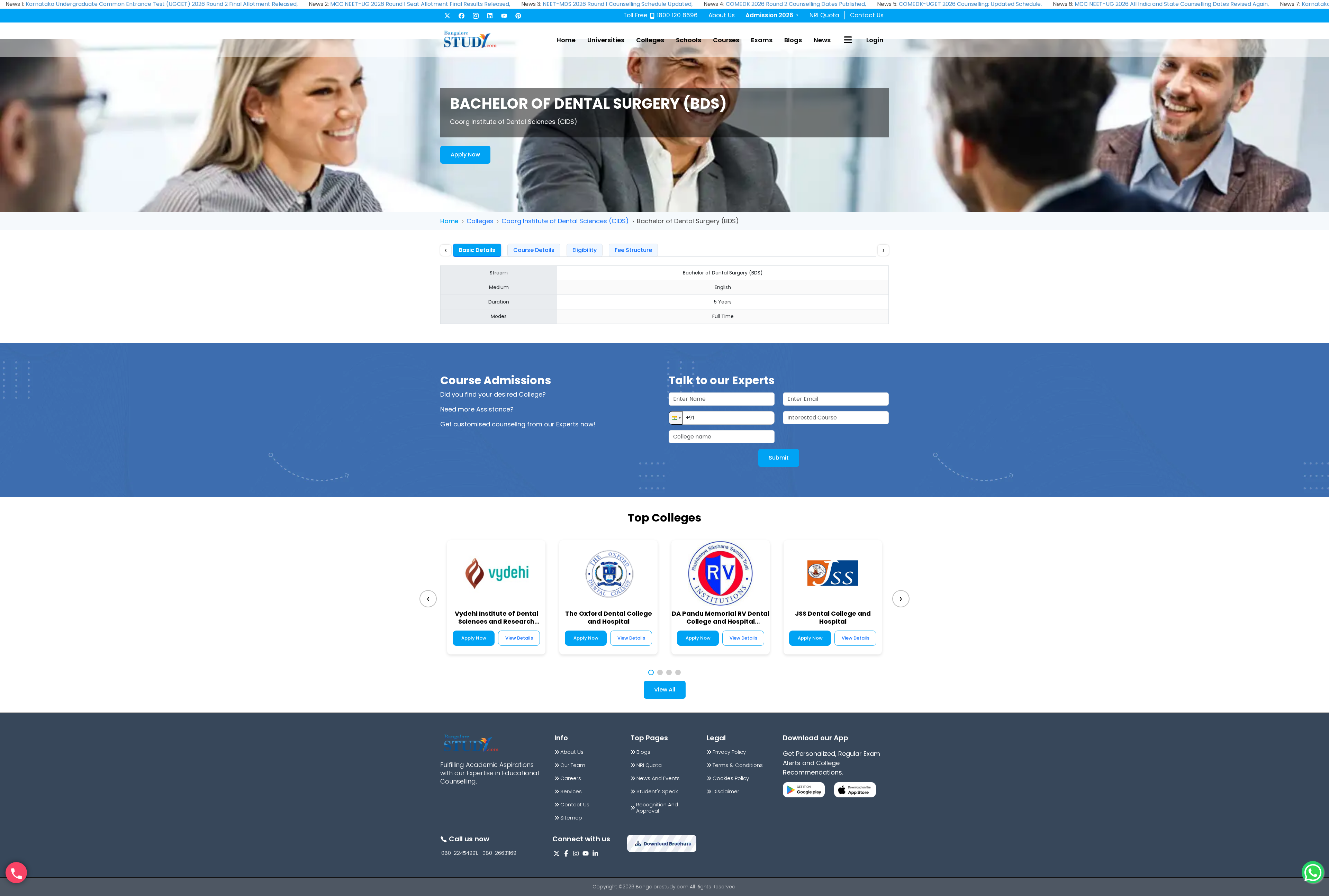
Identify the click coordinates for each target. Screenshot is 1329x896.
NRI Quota (824, 15)
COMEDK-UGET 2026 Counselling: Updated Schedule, (970, 4)
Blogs (793, 40)
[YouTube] (504, 15)
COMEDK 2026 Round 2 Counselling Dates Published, (796, 4)
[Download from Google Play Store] (804, 789)
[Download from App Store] (855, 789)
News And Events (658, 778)
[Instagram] (476, 15)
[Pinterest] (518, 15)
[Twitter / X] (447, 15)
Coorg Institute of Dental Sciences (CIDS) (565, 221)
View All (664, 690)
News (822, 40)
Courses (726, 40)
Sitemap (571, 818)
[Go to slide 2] (660, 672)
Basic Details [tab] (477, 250)
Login (875, 40)
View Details (519, 638)
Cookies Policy (731, 778)
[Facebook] (461, 15)
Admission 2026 (772, 15)
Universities (605, 40)
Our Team (572, 765)
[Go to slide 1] (651, 672)
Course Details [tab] (533, 250)
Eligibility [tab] (584, 250)
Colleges (650, 40)
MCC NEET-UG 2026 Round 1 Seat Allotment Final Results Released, (420, 4)
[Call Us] (16, 873)
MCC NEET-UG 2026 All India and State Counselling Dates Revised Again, (1172, 4)
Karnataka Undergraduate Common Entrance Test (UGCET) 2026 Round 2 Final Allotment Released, (162, 4)
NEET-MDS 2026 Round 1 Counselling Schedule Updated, (618, 4)
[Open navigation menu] (848, 40)
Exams (761, 40)
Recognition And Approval (657, 808)
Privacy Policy (729, 752)
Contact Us (867, 15)
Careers (570, 778)
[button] (675, 417)
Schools (688, 40)
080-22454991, (459, 853)
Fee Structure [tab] (633, 250)
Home (566, 40)
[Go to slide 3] (669, 672)
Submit (779, 458)
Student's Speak (657, 791)
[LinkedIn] (490, 15)
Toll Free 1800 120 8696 (660, 15)
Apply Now (465, 155)
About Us (721, 15)
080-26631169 (499, 853)
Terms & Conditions (738, 765)
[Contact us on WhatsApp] (1313, 872)
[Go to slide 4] (678, 672)
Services (571, 791)
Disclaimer (726, 791)
